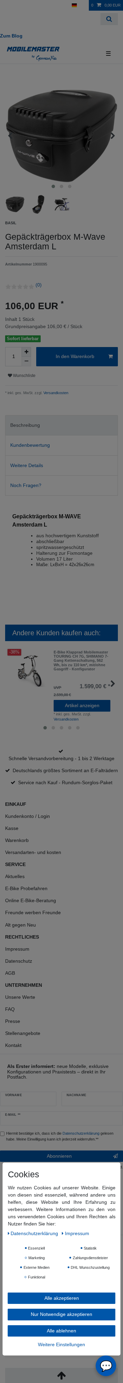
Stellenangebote (22, 1033)
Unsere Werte (20, 997)
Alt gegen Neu (20, 925)
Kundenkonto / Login (27, 816)
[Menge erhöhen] (26, 352)
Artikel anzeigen (82, 705)
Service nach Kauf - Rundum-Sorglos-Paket (65, 782)
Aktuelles (15, 876)
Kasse (11, 828)
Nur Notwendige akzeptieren (61, 1314)
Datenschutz (18, 961)
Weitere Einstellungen (61, 1344)
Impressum (17, 949)
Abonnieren (59, 1156)
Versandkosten (55, 393)
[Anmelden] (7, 5)
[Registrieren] (19, 5)
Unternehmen (23, 985)
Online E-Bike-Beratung (30, 900)
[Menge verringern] (26, 361)
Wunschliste (24, 375)
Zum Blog (11, 36)
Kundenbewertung (30, 445)
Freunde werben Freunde (33, 912)
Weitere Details (26, 465)
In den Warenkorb (75, 356)
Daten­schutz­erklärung (35, 1233)
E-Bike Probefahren (26, 888)
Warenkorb (17, 840)
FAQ (10, 1009)
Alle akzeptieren (61, 1298)
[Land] (74, 5)
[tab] (61, 425)
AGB (10, 973)
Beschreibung (25, 425)
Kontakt (13, 1045)
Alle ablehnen (61, 1330)
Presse (12, 1021)
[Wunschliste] (84, 5)
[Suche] (109, 19)
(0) (39, 285)
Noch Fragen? (25, 485)
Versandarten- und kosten (33, 852)
